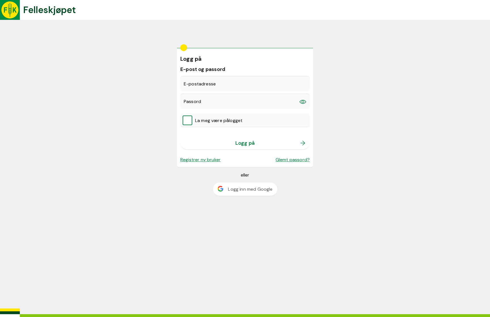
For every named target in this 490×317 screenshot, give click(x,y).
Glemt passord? (293, 160)
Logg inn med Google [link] (250, 189)
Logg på (245, 143)
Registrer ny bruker (200, 160)
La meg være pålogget (218, 120)
